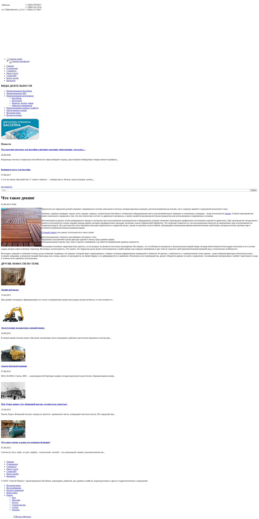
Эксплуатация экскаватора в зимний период (23, 328)
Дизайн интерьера (10, 290)
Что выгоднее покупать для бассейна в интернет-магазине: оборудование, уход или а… (43, 149)
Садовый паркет (49, 232)
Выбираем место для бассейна (15, 169)
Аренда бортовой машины (14, 366)
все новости (6, 187)
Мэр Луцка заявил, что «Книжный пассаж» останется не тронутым (34, 404)
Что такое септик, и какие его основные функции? (25, 442)
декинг (228, 213)
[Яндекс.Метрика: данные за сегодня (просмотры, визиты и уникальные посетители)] (22, 516)
